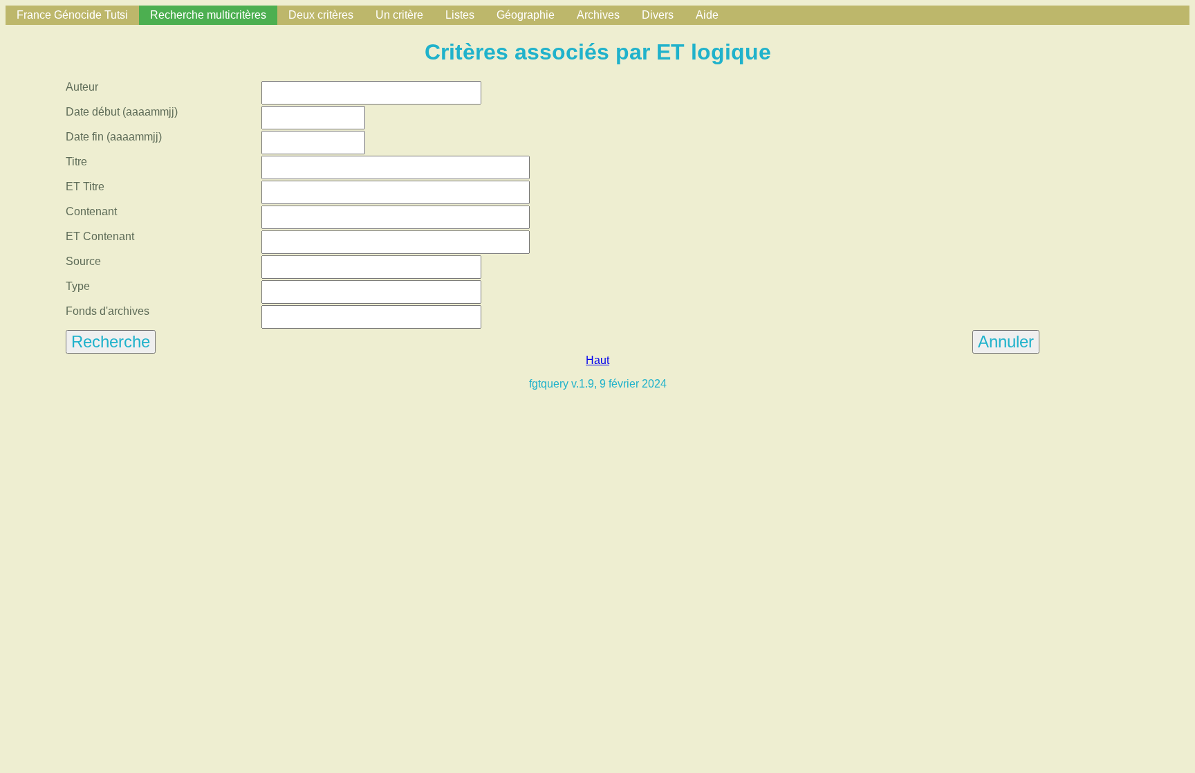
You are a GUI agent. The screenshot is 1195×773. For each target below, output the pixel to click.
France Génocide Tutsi (72, 15)
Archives (598, 15)
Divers (658, 15)
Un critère (399, 15)
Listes (459, 15)
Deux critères (320, 15)
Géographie (526, 15)
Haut (597, 360)
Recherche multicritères (208, 15)
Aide (707, 15)
